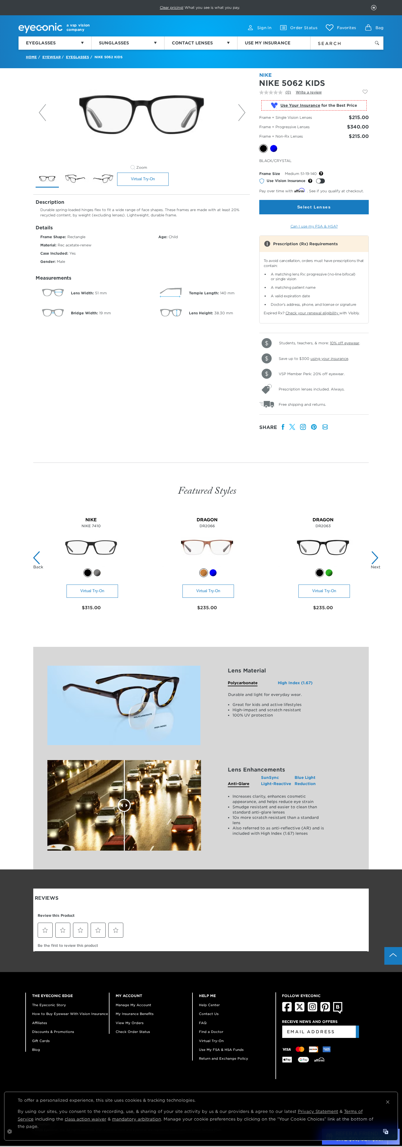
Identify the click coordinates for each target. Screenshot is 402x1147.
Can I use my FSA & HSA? (314, 226)
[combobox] (336, 42)
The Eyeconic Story (49, 1005)
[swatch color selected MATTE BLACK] (87, 572)
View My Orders (130, 1023)
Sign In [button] (264, 28)
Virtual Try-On (143, 179)
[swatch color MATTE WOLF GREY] (97, 572)
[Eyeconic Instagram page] (312, 1010)
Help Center (209, 1005)
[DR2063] (323, 565)
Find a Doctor (211, 1032)
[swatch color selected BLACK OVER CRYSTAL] (319, 572)
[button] (341, 27)
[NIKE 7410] (91, 565)
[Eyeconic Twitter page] (300, 1010)
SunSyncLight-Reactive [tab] (276, 780)
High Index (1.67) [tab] (295, 683)
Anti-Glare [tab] (238, 784)
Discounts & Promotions (53, 1032)
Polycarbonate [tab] (243, 683)
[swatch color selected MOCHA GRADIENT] (203, 572)
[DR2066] (207, 565)
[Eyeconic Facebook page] (287, 1010)
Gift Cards (41, 1041)
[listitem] (283, 427)
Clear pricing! (171, 7)
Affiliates (39, 1023)
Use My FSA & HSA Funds (221, 1050)
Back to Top (393, 956)
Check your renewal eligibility (312, 313)
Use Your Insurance (300, 105)
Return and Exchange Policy (223, 1058)
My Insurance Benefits (135, 1014)
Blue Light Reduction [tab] (305, 780)
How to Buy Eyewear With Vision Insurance (70, 1014)
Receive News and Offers (310, 1021)
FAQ (203, 1023)
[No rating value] (272, 92)
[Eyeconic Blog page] (337, 1012)
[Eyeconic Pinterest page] (325, 1010)
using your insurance (329, 358)
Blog (36, 1050)
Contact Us (209, 1014)
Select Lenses (314, 207)
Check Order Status (133, 1032)
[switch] (320, 180)
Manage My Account (133, 1005)
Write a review (309, 92)
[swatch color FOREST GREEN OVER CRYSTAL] (329, 572)
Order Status (304, 28)
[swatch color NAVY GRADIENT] (213, 572)
